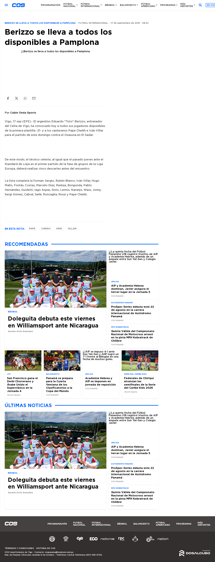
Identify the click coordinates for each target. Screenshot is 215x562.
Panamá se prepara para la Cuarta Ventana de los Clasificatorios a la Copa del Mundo (59, 384)
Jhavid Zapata (13, 395)
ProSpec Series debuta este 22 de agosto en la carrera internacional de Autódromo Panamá (132, 311)
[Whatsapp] (25, 98)
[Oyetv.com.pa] (80, 541)
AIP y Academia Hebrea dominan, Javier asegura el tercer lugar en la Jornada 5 (130, 289)
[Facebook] (7, 98)
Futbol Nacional (69, 5)
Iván (59, 228)
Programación (50, 5)
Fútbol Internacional (90, 5)
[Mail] (33, 98)
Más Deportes (186, 5)
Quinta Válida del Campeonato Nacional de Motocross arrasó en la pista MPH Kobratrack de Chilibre (132, 336)
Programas (167, 5)
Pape (32, 228)
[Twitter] (16, 98)
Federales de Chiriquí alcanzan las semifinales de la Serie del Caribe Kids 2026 (140, 383)
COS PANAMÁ (117, 296)
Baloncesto (128, 5)
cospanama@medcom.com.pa (59, 552)
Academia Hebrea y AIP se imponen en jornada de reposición (100, 381)
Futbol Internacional (93, 23)
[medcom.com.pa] (163, 541)
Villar (72, 228)
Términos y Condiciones (19, 548)
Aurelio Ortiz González (20, 331)
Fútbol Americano (148, 5)
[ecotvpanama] (94, 541)
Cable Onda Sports (23, 112)
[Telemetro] (52, 541)
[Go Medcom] (107, 541)
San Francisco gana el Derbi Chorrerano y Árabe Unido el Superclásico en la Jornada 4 (22, 384)
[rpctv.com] (66, 541)
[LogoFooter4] (121, 541)
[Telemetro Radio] (149, 541)
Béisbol (110, 5)
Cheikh (45, 228)
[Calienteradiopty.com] (135, 541)
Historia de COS (45, 548)
